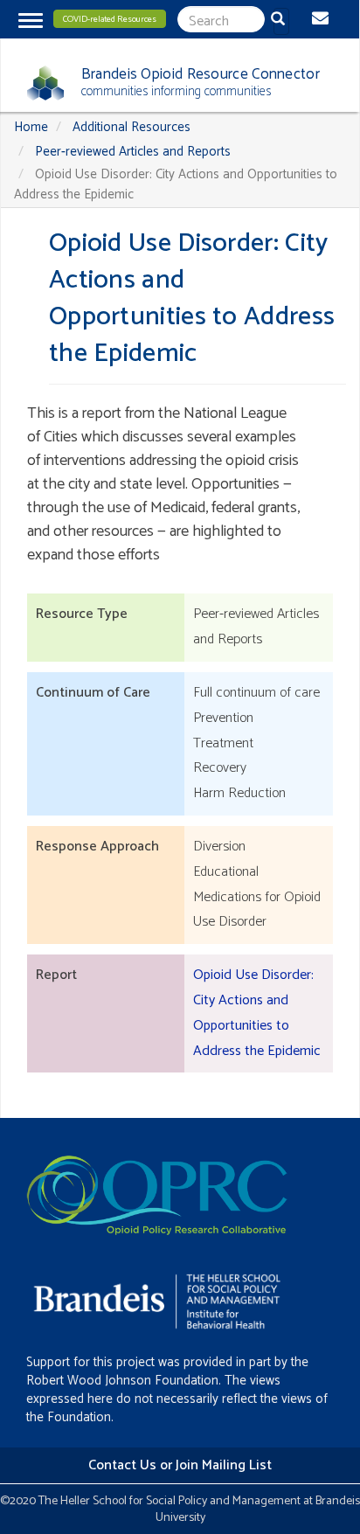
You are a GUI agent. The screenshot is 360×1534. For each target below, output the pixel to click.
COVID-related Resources (109, 19)
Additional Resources (131, 127)
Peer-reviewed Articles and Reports (133, 152)
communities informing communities (176, 91)
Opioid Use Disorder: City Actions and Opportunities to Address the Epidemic (257, 1012)
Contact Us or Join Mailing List (180, 1465)
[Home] (39, 83)
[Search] (281, 21)
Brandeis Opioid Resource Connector (200, 74)
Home (31, 127)
